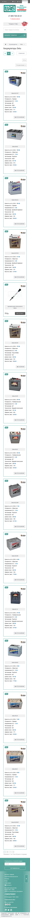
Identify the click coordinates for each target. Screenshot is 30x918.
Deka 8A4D (15, 146)
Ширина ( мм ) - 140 (10, 519)
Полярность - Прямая (11, 99)
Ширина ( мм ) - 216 (10, 163)
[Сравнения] (14, 1)
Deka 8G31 (15, 769)
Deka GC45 (15, 396)
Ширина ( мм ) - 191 (10, 269)
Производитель (13, 44)
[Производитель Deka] (23, 73)
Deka (21, 44)
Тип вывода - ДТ (9, 103)
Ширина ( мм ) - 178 (10, 465)
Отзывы (7, 878)
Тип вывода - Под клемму (12, 352)
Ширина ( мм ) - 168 (10, 678)
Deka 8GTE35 (15, 253)
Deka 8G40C (15, 662)
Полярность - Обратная (11, 152)
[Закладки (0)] (12, 1)
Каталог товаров (9, 874)
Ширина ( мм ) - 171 (10, 109)
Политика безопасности (11, 876)
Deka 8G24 (15, 715)
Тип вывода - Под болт (11, 156)
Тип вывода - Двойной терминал (13, 209)
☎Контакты (8, 885)
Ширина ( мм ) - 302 (10, 412)
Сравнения (21, 53)
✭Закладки (8, 883)
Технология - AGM (9, 105)
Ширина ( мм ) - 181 (10, 216)
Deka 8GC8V (15, 343)
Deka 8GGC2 (15, 200)
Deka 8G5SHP (15, 822)
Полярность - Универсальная (13, 401)
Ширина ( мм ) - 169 (10, 572)
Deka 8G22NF (15, 502)
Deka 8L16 (15, 609)
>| (13, 852)
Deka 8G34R (15, 556)
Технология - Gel (9, 212)
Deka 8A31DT (15, 93)
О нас (6, 881)
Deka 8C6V (15, 449)
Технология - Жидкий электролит (14, 408)
